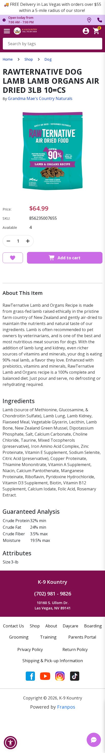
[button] (10, 742)
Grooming (19, 637)
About (51, 626)
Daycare (70, 626)
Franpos (66, 707)
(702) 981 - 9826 (52, 593)
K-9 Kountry (52, 581)
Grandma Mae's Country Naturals (40, 98)
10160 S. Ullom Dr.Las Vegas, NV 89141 (53, 605)
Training (48, 637)
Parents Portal (82, 637)
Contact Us (13, 626)
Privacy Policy (30, 649)
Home (8, 59)
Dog (48, 59)
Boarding (93, 626)
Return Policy (75, 649)
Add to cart (69, 258)
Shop (28, 59)
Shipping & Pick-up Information (52, 660)
